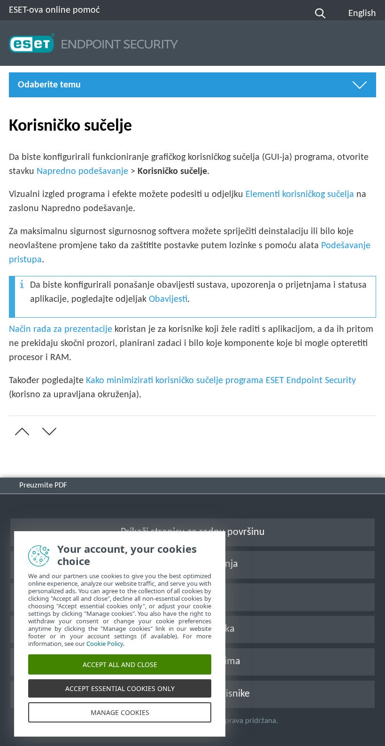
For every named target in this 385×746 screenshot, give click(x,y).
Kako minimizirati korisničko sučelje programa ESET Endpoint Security (221, 380)
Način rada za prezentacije (60, 329)
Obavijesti (168, 299)
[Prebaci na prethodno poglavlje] (20, 431)
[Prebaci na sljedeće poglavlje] (47, 431)
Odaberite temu (49, 85)
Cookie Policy (104, 643)
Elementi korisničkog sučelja (300, 194)
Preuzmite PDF (43, 485)
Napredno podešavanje (82, 171)
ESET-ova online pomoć (54, 10)
